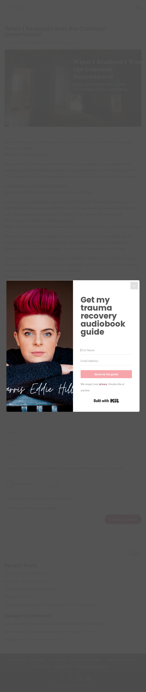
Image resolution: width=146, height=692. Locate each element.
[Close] (134, 285)
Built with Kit (106, 400)
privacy (103, 384)
